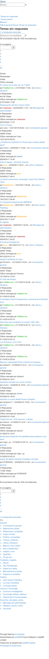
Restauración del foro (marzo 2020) (15, 105)
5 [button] (0, 62)
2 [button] (0, 53)
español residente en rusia (11, 259)
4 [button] (0, 59)
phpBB (17, 637)
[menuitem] (9, 16)
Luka (5, 127)
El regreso (4, 222)
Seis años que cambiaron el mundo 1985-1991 (19, 322)
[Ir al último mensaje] (21, 173)
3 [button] (0, 56)
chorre (6, 147)
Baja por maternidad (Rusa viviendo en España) (20, 362)
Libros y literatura (36, 165)
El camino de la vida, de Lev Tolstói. (15, 85)
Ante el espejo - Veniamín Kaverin (14, 162)
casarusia (7, 107)
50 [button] (1, 67)
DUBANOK (8, 462)
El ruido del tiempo (8, 279)
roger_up (7, 442)
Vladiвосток (8, 87)
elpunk (6, 422)
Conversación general (38, 127)
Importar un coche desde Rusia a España (17, 399)
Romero (6, 262)
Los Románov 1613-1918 (10, 342)
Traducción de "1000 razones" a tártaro (16, 419)
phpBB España (28, 642)
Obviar (3, 1)
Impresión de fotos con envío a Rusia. (16, 382)
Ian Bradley (19, 634)
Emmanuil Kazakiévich (9, 242)
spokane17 (8, 402)
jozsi (5, 165)
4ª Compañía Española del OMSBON (16, 202)
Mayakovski (8, 185)
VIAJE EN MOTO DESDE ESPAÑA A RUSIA (19, 459)
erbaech (6, 365)
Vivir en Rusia (6, 125)
